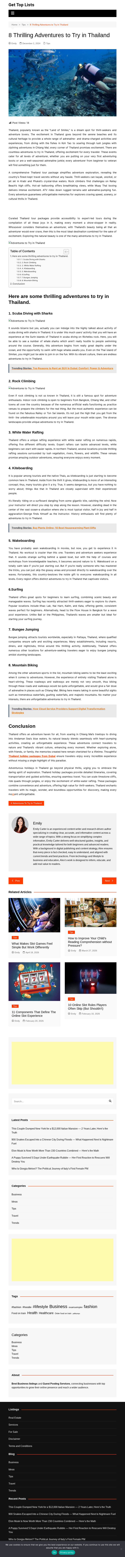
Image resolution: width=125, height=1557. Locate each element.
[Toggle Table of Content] (64, 251)
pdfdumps (76, 1313)
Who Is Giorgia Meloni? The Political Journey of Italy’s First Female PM (50, 1168)
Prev (17, 880)
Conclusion (19, 283)
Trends (15, 1223)
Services (13, 1424)
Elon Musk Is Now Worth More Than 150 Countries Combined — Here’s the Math (55, 1150)
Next (107, 880)
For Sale (13, 1432)
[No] (121, 1548)
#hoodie (27, 1307)
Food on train (19, 1313)
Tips (48, 43)
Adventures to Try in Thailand (27, 803)
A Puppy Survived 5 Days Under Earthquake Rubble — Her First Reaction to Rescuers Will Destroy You (61, 1159)
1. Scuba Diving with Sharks (33, 259)
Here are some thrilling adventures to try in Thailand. (40, 256)
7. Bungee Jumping (30, 278)
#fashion (16, 1307)
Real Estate (15, 1417)
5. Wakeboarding (29, 271)
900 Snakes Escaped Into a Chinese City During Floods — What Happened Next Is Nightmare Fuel (62, 1141)
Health (32, 1313)
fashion (90, 1306)
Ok (54, 1552)
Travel (15, 1215)
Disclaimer (14, 1439)
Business (17, 1194)
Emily (14, 43)
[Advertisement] (62, 1063)
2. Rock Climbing (29, 262)
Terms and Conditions (20, 1446)
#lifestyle (40, 1306)
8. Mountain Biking (30, 280)
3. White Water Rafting (31, 265)
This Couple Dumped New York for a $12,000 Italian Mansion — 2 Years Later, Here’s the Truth (60, 1130)
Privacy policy (67, 1552)
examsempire (75, 1307)
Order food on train (63, 1313)
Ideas (15, 1201)
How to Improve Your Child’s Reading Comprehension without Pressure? (90, 942)
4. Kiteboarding (28, 268)
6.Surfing (25, 274)
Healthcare (46, 1313)
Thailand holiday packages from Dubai (32, 756)
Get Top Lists (21, 4)
